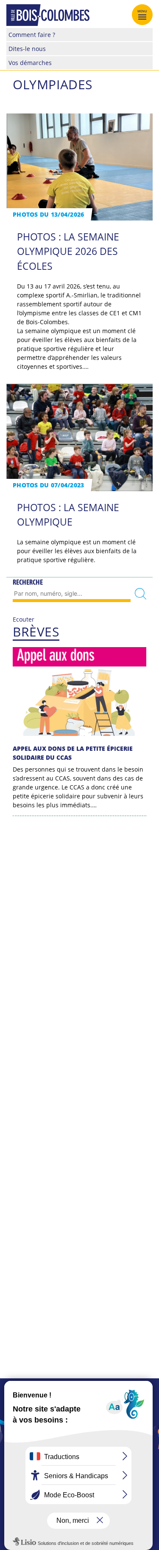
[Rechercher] (140, 594)
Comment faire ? (31, 35)
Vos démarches (30, 63)
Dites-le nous (27, 49)
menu (142, 11)
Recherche (28, 582)
